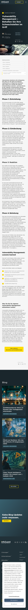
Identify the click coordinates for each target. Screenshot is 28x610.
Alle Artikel (13, 486)
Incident (19, 2)
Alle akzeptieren (14, 600)
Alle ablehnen (14, 604)
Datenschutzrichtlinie (9, 570)
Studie (10, 287)
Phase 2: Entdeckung (6, 64)
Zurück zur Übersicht (9, 12)
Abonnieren (6, 520)
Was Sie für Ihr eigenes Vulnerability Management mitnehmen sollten (12, 73)
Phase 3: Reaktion (6, 66)
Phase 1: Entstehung (6, 62)
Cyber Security (17, 34)
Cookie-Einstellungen (14, 596)
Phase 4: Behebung (6, 68)
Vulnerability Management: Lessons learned (10, 70)
